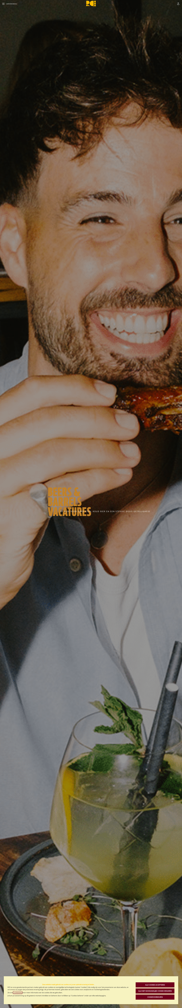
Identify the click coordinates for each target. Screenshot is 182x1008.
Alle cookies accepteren (155, 985)
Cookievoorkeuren (155, 997)
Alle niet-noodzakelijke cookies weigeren (155, 991)
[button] (178, 3)
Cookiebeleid (17, 993)
